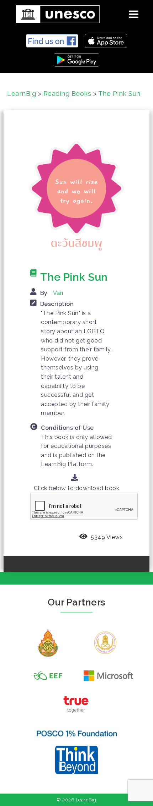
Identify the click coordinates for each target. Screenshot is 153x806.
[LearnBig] (55, 13)
